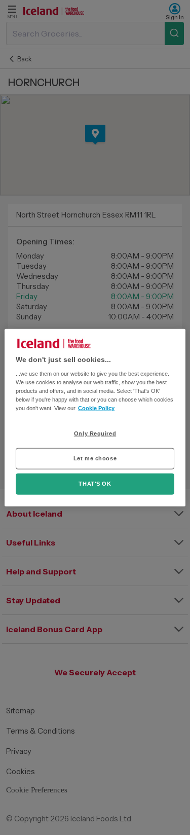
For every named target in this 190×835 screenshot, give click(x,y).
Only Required (95, 433)
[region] (95, 417)
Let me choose (95, 458)
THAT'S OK (95, 484)
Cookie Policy (96, 408)
